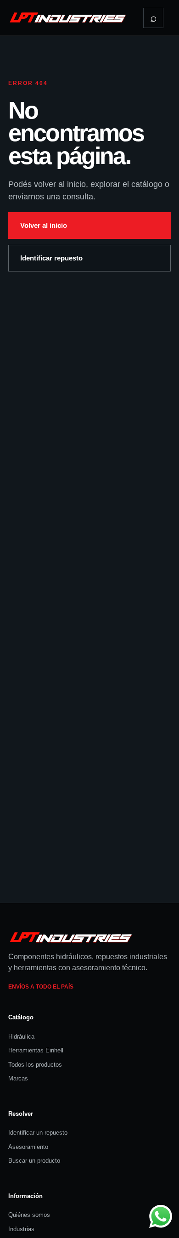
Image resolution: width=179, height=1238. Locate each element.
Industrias (21, 1229)
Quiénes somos (29, 1214)
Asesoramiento (28, 1146)
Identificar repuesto (51, 258)
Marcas (18, 1078)
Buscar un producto (34, 1160)
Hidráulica (21, 1036)
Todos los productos (35, 1064)
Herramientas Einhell (35, 1050)
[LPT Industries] (68, 17)
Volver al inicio (43, 225)
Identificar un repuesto (37, 1132)
